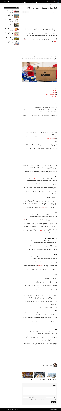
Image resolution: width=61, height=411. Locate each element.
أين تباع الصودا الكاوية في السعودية (52, 379)
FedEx (54, 88)
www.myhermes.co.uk (53, 271)
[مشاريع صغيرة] (55, 1)
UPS (54, 90)
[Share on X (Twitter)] (54, 12)
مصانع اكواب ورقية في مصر (41, 379)
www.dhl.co (31, 234)
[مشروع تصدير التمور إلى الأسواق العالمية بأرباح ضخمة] (16, 29)
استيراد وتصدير (33, 2)
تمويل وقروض (25, 2)
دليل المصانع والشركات (17, 2)
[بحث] (1, 2)
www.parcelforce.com (53, 250)
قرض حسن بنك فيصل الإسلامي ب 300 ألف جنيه (8, 24)
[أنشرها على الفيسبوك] (56, 12)
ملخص (54, 103)
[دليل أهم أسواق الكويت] (27, 375)
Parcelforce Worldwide (51, 94)
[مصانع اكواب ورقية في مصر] (39, 375)
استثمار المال (29, 2)
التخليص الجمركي (39, 230)
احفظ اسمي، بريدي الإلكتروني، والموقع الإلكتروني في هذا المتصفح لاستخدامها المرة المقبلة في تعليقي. (41, 399)
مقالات (9, 1)
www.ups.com (43, 207)
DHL (54, 92)
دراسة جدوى (40, 2)
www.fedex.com (40, 172)
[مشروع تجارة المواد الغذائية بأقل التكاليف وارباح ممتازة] (16, 34)
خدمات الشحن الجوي (33, 178)
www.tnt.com (33, 307)
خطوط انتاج (36, 2)
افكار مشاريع (43, 2)
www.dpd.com (33, 325)
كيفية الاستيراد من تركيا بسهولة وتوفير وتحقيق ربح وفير (9, 10)
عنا (17, 409)
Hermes (54, 96)
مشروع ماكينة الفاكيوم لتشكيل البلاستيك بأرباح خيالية (9, 42)
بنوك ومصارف (21, 2)
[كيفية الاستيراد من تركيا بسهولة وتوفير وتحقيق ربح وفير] (16, 11)
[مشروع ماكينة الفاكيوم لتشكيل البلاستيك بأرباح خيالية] (16, 43)
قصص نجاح (12, 2)
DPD (54, 101)
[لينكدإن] (53, 12)
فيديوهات (5, 1)
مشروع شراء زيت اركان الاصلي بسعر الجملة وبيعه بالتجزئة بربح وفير (8, 19)
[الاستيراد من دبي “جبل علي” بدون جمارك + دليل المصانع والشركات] (16, 38)
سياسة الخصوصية (9, 409)
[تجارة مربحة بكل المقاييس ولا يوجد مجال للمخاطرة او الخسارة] (16, 16)
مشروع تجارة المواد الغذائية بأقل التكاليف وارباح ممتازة (9, 33)
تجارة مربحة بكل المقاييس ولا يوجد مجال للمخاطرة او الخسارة (8, 15)
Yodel (54, 98)
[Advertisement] (39, 20)
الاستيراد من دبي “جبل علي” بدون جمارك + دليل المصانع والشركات (9, 37)
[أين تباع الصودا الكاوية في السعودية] (51, 375)
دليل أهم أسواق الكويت (29, 379)
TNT (54, 100)
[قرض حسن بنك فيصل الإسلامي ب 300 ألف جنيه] (16, 25)
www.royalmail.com (51, 138)
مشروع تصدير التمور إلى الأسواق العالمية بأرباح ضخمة (9, 28)
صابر (51, 363)
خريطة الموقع (14, 409)
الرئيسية (47, 1)
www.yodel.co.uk (32, 289)
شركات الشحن (40, 265)
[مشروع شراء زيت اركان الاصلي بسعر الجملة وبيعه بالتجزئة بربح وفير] (16, 20)
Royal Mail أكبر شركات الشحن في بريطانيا (48, 86)
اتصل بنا (5, 409)
